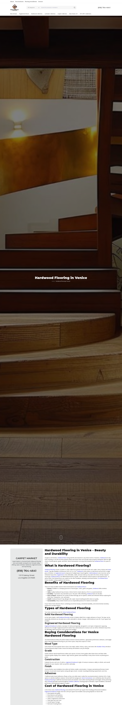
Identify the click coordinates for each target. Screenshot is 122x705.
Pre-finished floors (103, 578)
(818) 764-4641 (104, 8)
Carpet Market (26, 558)
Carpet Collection (62, 14)
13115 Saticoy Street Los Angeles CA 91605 (26, 576)
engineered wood (60, 573)
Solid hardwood (93, 573)
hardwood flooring (64, 617)
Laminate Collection (50, 14)
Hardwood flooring (50, 569)
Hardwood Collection (36, 14)
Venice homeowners (87, 678)
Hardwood (103, 558)
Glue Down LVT (73, 14)
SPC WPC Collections (85, 14)
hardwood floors (62, 558)
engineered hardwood (72, 662)
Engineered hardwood (51, 626)
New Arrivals (13, 14)
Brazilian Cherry (101, 646)
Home (53, 281)
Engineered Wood (24, 14)
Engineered (60, 575)
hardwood (80, 571)
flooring (50, 681)
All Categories (31, 7)
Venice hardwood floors (69, 612)
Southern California (74, 681)
